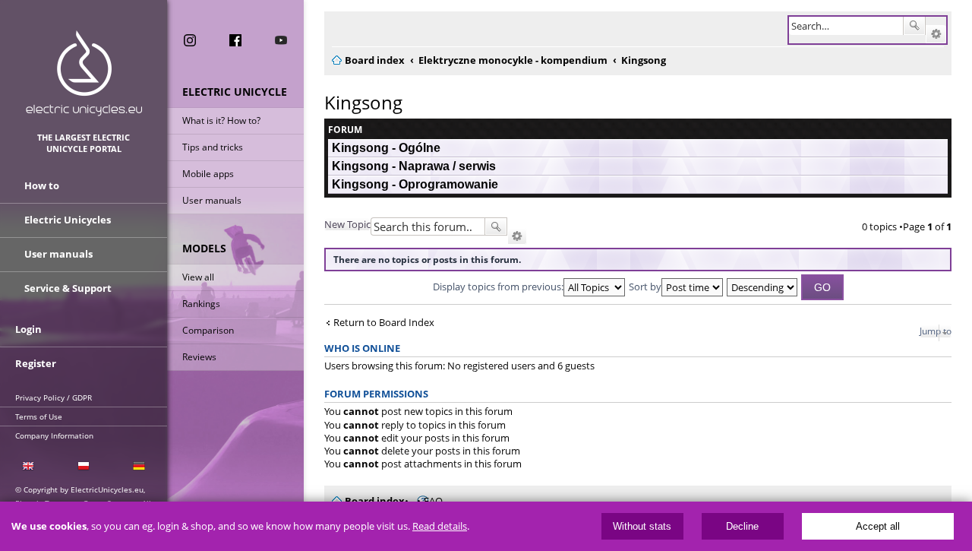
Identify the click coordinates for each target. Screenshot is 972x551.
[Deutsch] (139, 466)
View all (198, 277)
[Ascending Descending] (763, 286)
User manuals (211, 200)
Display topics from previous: (498, 286)
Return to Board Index (383, 322)
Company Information (54, 435)
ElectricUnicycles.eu (84, 73)
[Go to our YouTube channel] (281, 40)
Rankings (201, 303)
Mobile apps (208, 173)
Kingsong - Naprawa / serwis (414, 166)
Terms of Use (38, 416)
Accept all (878, 526)
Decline (742, 526)
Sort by (645, 286)
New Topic (347, 224)
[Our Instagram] (190, 40)
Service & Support (68, 288)
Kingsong (363, 102)
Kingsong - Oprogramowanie (415, 184)
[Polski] (83, 466)
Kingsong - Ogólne (386, 147)
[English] (27, 466)
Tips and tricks (212, 147)
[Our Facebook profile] (235, 40)
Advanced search (936, 34)
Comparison (208, 330)
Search (914, 26)
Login (28, 329)
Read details (439, 526)
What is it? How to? (221, 120)
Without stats (642, 526)
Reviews (199, 356)
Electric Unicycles (67, 219)
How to (41, 185)
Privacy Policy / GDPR (53, 397)
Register (35, 363)
